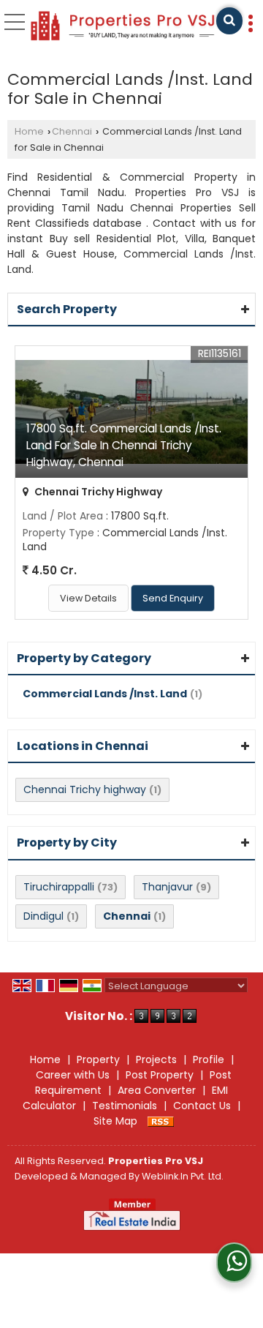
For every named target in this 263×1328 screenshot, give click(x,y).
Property (98, 1059)
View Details (88, 598)
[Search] (229, 20)
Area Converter (157, 1090)
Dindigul (43, 916)
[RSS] (161, 1121)
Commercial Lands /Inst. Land (105, 693)
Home (29, 131)
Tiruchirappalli (58, 886)
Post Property (160, 1075)
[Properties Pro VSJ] (123, 26)
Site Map (115, 1121)
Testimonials (124, 1105)
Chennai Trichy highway (84, 789)
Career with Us (73, 1075)
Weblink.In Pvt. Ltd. (183, 1176)
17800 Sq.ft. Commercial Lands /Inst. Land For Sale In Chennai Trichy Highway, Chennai (123, 445)
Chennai (72, 131)
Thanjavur (167, 886)
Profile (208, 1059)
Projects (156, 1059)
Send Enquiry (172, 598)
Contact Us (202, 1105)
